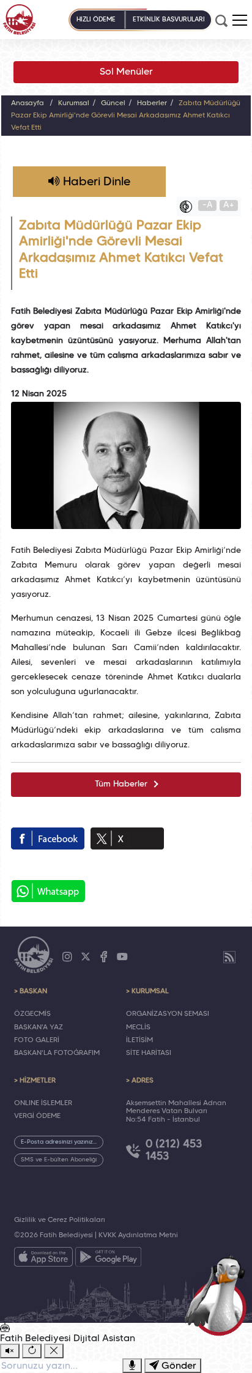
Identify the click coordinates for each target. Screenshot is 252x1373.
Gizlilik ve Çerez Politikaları (59, 1220)
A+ (228, 205)
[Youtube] (122, 957)
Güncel (113, 103)
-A (207, 205)
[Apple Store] (43, 1259)
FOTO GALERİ (36, 1040)
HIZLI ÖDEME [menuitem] (96, 20)
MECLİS (138, 1027)
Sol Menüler (126, 72)
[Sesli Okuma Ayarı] (10, 1351)
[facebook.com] (47, 838)
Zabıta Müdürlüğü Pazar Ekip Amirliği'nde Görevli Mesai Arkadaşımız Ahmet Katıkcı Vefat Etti (125, 115)
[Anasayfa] (19, 19)
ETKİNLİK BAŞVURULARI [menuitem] (169, 20)
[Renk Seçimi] (189, 206)
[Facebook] (104, 957)
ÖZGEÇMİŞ (32, 1014)
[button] (239, 20)
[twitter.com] (127, 838)
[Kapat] (54, 1351)
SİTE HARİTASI (148, 1053)
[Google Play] (108, 1259)
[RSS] (229, 957)
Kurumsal (73, 103)
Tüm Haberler (121, 784)
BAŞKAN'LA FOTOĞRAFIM (57, 1053)
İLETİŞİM (139, 1040)
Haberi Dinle (95, 182)
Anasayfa (27, 103)
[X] (85, 957)
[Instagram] (67, 957)
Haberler (152, 103)
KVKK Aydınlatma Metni (138, 1235)
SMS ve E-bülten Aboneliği (59, 1160)
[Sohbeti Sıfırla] (32, 1351)
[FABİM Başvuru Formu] (219, 1294)
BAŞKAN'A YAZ (38, 1027)
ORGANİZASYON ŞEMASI (167, 1014)
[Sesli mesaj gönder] (132, 1365)
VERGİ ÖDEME (37, 1116)
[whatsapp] (48, 891)
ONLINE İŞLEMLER (43, 1103)
